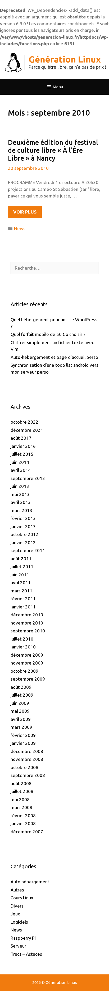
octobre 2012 (24, 534)
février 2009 (23, 735)
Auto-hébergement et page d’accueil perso (54, 357)
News (19, 228)
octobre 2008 (24, 767)
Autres (17, 889)
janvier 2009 (23, 743)
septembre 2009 (28, 678)
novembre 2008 (27, 759)
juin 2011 (20, 574)
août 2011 (21, 558)
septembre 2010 (28, 630)
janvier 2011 (23, 606)
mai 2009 (20, 710)
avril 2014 (21, 470)
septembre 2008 (28, 775)
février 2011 (23, 598)
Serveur (18, 945)
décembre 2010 (27, 614)
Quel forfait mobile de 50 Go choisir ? (48, 334)
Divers (17, 905)
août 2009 (21, 687)
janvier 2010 (23, 646)
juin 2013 (20, 486)
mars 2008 (21, 807)
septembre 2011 (28, 550)
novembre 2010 (27, 622)
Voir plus (27, 213)
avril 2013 (21, 502)
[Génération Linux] (54, 62)
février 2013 (23, 518)
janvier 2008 (23, 823)
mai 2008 (20, 799)
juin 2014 (20, 462)
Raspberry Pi (23, 937)
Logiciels (19, 921)
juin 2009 (20, 703)
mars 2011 (21, 590)
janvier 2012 (23, 542)
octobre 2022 (24, 421)
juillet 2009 (22, 694)
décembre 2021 (27, 430)
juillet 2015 (22, 454)
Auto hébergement (30, 881)
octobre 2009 (24, 670)
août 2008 (21, 783)
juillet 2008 (22, 791)
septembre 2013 (28, 478)
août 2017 (21, 437)
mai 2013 (20, 494)
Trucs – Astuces (26, 954)
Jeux (15, 913)
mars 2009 (21, 727)
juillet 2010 (22, 638)
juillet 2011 (22, 566)
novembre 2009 (27, 662)
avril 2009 (21, 719)
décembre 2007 (27, 831)
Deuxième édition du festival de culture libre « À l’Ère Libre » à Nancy (53, 150)
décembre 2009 (27, 654)
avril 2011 (21, 582)
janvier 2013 (23, 526)
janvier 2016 (23, 446)
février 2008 (23, 815)
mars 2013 (21, 510)
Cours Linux (22, 897)
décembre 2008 (27, 751)
